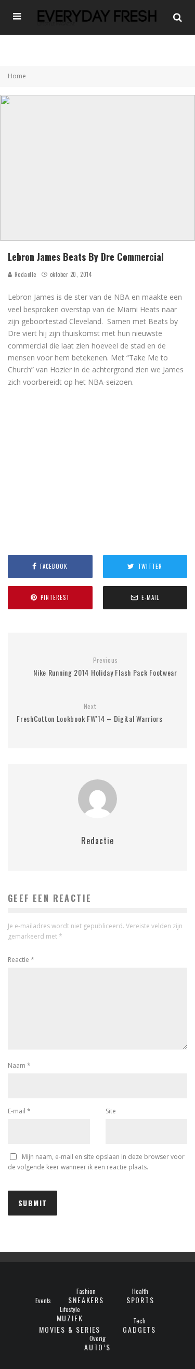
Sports (140, 1299)
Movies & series (69, 1329)
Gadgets (139, 1329)
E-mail (19, 1111)
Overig (97, 1338)
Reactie (21, 959)
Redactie (24, 274)
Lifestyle (70, 1309)
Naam (19, 1065)
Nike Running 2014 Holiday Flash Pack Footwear (105, 667)
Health (140, 1291)
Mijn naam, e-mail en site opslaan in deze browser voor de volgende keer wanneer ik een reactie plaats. (96, 1161)
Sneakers (86, 1299)
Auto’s (97, 1347)
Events (43, 1300)
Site (111, 1111)
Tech (139, 1321)
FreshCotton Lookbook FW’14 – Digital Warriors (90, 713)
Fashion (86, 1291)
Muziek (70, 1317)
